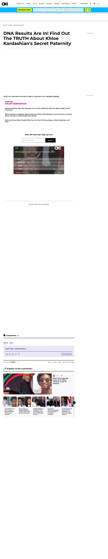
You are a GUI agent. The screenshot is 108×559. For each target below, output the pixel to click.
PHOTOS (49, 3)
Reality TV (20, 3)
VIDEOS (56, 3)
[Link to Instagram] (94, 3)
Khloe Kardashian (19, 25)
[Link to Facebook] (91, 3)
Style (35, 3)
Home (5, 25)
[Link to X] (98, 3)
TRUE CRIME (65, 3)
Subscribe (84, 3)
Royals (41, 3)
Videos (10, 25)
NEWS (28, 3)
